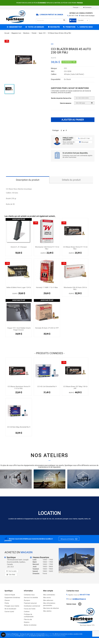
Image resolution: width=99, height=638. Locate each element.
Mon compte (48, 591)
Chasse (7, 600)
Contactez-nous (29, 595)
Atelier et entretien (30, 625)
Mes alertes (47, 611)
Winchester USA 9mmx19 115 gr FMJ (47, 248)
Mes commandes (49, 595)
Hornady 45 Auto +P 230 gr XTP (47, 328)
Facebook (80, 604)
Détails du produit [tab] (71, 180)
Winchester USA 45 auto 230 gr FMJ (75, 288)
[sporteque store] (76, 560)
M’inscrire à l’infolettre (69, 539)
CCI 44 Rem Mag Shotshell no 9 (18, 427)
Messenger (84, 142)
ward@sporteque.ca (79, 599)
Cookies (26, 611)
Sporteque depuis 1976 (87, 625)
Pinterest (66, 131)
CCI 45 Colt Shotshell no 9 (47, 386)
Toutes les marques (36, 27)
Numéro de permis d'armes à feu (61, 98)
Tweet (64, 131)
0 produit (80, 20)
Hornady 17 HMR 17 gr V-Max (47, 287)
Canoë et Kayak (10, 595)
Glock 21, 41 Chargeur (19, 247)
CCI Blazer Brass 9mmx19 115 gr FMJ (75, 248)
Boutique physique (10, 635)
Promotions (70, 27)
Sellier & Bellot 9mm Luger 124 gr (18, 287)
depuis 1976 (48, 634)
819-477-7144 (73, 15)
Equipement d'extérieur (12, 597)
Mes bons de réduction (51, 608)
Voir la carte (12, 571)
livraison (26, 635)
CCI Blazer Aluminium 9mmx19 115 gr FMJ (19, 387)
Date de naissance (65, 103)
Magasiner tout (15, 27)
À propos (27, 600)
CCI (52, 44)
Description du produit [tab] (27, 180)
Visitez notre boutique (87, 15)
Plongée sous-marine (12, 606)
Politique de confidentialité (52, 635)
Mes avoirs (47, 597)
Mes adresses (48, 600)
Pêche (7, 603)
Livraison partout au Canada (51, 15)
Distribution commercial (32, 606)
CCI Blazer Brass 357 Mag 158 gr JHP (75, 387)
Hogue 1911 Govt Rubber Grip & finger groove (18, 329)
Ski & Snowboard (10, 609)
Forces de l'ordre (29, 609)
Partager (61, 131)
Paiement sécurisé (30, 603)
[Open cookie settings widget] (3, 634)
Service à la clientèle (31, 597)
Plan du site (28, 619)
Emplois (26, 622)
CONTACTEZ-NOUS (86, 27)
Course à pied (9, 611)
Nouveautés (55, 27)
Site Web (12, 575)
